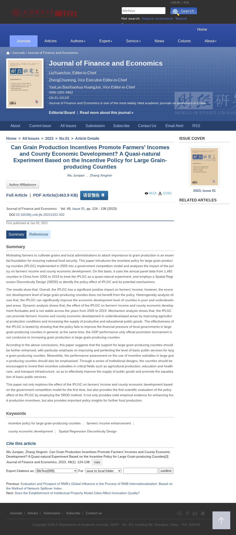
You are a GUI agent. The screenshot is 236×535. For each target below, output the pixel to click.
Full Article (16, 195)
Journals (24, 41)
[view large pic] (204, 166)
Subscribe (121, 126)
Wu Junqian (76, 175)
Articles (50, 41)
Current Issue (40, 126)
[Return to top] (221, 520)
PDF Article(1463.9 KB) (55, 195)
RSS (196, 126)
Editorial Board (62, 113)
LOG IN (175, 2)
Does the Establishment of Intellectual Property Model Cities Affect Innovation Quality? (77, 493)
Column (184, 41)
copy (97, 462)
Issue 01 (78, 208)
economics (164, 18)
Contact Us (147, 126)
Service (132, 41)
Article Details (87, 138)
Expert (104, 41)
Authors (77, 41)
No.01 (64, 138)
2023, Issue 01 (204, 190)
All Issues (68, 126)
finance (148, 18)
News (159, 41)
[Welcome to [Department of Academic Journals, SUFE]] (45, 11)
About (209, 41)
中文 (186, 2)
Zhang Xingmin (101, 175)
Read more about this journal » (106, 113)
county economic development (30, 431)
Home (202, 29)
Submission (95, 126)
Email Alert (174, 126)
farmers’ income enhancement (109, 423)
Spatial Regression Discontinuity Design (88, 431)
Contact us (94, 513)
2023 (49, 138)
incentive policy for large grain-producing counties (44, 423)
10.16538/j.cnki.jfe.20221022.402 (40, 214)
